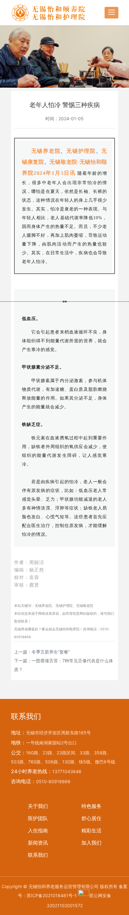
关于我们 (38, 806)
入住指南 (38, 830)
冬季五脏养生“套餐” (51, 651)
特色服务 (91, 806)
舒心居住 (91, 818)
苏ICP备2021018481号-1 (52, 895)
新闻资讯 (38, 843)
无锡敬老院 (84, 605)
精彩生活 (91, 830)
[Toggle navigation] (111, 13)
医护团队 (38, 818)
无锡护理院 (64, 605)
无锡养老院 (43, 605)
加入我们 (91, 843)
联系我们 (38, 855)
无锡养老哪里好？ (28, 629)
